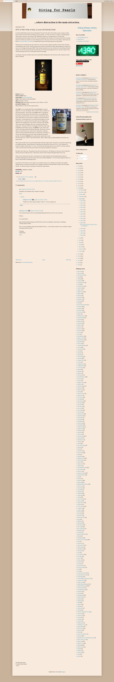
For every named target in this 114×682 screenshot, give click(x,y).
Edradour (79, 388)
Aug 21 (82, 209)
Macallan (79, 513)
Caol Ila (79, 347)
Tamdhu (79, 606)
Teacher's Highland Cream (83, 611)
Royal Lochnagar (81, 567)
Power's (79, 558)
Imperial (79, 462)
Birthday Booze (81, 315)
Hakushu (79, 447)
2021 (79, 174)
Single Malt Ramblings (82, 584)
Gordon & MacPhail (27, 97)
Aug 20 (82, 211)
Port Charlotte (80, 554)
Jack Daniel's (80, 469)
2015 (79, 188)
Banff (78, 302)
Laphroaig (79, 495)
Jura (78, 476)
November (81, 192)
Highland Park (80, 458)
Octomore (79, 543)
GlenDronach (80, 413)
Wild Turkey (80, 647)
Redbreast (79, 560)
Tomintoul (79, 619)
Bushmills (79, 341)
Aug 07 (82, 222)
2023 (79, 170)
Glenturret (79, 441)
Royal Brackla (80, 565)
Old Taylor (79, 550)
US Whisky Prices (81, 624)
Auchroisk (79, 288)
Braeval (79, 332)
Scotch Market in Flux (82, 574)
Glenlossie (79, 434)
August (80, 198)
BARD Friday (80, 291)
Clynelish (79, 358)
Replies (22, 196)
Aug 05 (82, 230)
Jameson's (79, 471)
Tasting (79, 610)
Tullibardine (80, 623)
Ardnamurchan (81, 282)
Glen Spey (79, 412)
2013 (79, 256)
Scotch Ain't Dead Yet (82, 573)
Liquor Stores (80, 502)
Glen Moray (80, 406)
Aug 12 (82, 220)
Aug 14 (82, 218)
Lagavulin (79, 493)
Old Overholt (80, 547)
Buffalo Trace (80, 338)
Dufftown (79, 384)
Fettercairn (80, 395)
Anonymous (79, 78)
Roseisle (79, 563)
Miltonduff (79, 523)
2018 (79, 181)
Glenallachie (80, 415)
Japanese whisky (81, 473)
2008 (79, 262)
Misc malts (25, 181)
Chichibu (79, 354)
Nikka (78, 536)
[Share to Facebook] (23, 179)
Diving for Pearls (24, 176)
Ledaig (79, 497)
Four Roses (80, 397)
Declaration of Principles (83, 41)
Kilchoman (80, 480)
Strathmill (79, 600)
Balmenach (80, 299)
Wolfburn (79, 650)
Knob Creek (80, 486)
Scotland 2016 (80, 580)
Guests (78, 443)
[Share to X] (21, 179)
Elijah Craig (80, 389)
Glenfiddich (80, 425)
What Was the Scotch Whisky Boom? (85, 637)
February (81, 249)
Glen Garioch (80, 401)
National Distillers (81, 534)
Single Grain (80, 582)
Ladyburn (79, 491)
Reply (20, 193)
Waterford (79, 630)
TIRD (78, 602)
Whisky (54, 181)
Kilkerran (79, 482)
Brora (78, 334)
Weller (78, 632)
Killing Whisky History (82, 484)
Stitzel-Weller (80, 597)
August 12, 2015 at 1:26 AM (36, 210)
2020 (79, 177)
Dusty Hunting (80, 386)
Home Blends (80, 460)
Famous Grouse (81, 393)
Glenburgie (80, 417)
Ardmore (79, 280)
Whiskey (51, 181)
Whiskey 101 (80, 643)
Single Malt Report (39, 181)
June (80, 240)
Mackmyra (79, 515)
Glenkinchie (80, 430)
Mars (78, 519)
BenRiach (79, 308)
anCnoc (79, 656)
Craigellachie (80, 365)
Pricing (17, 171)
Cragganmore (80, 364)
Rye (78, 569)
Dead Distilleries (81, 376)
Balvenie (79, 301)
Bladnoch (79, 321)
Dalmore (79, 373)
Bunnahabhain (80, 339)
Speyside (79, 593)
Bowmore (79, 330)
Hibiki (78, 454)
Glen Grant (79, 402)
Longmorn (80, 508)
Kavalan (79, 478)
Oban (78, 541)
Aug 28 (82, 200)
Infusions (79, 465)
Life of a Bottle (80, 499)
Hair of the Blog (81, 445)
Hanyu (78, 449)
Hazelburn (79, 450)
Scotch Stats (80, 576)
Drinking (21, 181)
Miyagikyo (79, 530)
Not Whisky (80, 537)
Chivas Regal (80, 356)
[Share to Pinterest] (24, 179)
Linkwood (79, 500)
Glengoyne (79, 428)
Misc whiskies (80, 528)
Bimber (79, 314)
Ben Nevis (79, 306)
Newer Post (18, 259)
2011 (79, 260)
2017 (79, 183)
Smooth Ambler (81, 587)
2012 (79, 258)
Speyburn (79, 591)
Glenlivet (79, 432)
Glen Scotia (80, 410)
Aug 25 (82, 207)
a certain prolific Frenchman (25, 41)
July (80, 238)
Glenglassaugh (80, 426)
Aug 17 (82, 216)
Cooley (79, 362)
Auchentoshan (80, 286)
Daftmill (79, 369)
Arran (78, 284)
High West (79, 456)
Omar (78, 552)
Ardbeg (79, 278)
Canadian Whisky (81, 345)
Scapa (78, 571)
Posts (79, 156)
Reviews (30, 181)
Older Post (68, 259)
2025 (79, 166)
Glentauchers (80, 439)
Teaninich (79, 613)
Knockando (80, 487)
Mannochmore (80, 517)
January (81, 251)
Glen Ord (79, 408)
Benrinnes (79, 310)
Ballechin (79, 297)
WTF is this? (59, 181)
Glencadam (80, 419)
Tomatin (79, 617)
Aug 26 (82, 205)
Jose (20, 189)
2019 (79, 179)
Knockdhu (79, 489)
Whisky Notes (80, 39)
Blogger (63, 671)
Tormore (79, 621)
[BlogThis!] (20, 179)
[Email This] (19, 179)
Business (79, 343)
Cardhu (79, 351)
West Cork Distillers (82, 634)
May (80, 242)
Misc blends (80, 524)
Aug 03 (82, 235)
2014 (79, 254)
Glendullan (79, 421)
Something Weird (81, 589)
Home (43, 259)
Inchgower (80, 463)
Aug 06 (82, 228)
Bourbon (79, 328)
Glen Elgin (79, 399)
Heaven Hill (80, 452)
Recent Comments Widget (94, 112)
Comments (80, 158)
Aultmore (79, 290)
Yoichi (78, 654)
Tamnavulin (80, 608)
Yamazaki (79, 652)
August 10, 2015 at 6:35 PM (28, 189)
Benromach (80, 312)
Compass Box (80, 360)
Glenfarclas (80, 423)
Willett (78, 648)
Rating (17, 173)
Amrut (78, 277)
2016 (79, 185)
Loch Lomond (80, 506)
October (81, 194)
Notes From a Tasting (82, 539)
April (80, 244)
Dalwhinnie (80, 375)
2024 (79, 168)
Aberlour (79, 273)
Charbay (79, 352)
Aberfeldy (79, 271)
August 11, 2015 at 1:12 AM (40, 199)
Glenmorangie (80, 436)
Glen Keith (79, 404)
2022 (79, 172)
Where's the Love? (81, 639)
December (81, 190)
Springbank (80, 595)
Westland (79, 636)
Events (78, 391)
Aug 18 (82, 214)
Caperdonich (80, 349)
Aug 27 (82, 203)
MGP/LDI (79, 512)
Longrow (79, 510)
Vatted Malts (46, 181)
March (80, 246)
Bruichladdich (80, 336)
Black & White (80, 317)
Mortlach (79, 532)
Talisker (79, 604)
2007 (79, 265)
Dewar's (79, 380)
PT (76, 98)
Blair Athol (80, 323)
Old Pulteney (80, 549)
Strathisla (79, 599)
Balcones (79, 295)
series (33, 181)
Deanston (79, 378)
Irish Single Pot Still (82, 467)
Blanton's (79, 325)
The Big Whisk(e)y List (82, 37)
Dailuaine (79, 371)
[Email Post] (35, 176)
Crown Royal (80, 367)
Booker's (79, 327)
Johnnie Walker (81, 475)
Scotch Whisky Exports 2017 (84, 578)
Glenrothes (80, 438)
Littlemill (79, 504)
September (81, 196)
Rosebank (79, 562)
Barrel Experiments (82, 304)
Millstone (79, 521)
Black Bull (79, 319)
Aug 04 (82, 233)
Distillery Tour (80, 382)
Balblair (79, 293)
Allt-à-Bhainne (80, 275)
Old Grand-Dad (80, 545)
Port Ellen (79, 556)
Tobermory (80, 615)
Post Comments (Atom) (27, 262)
